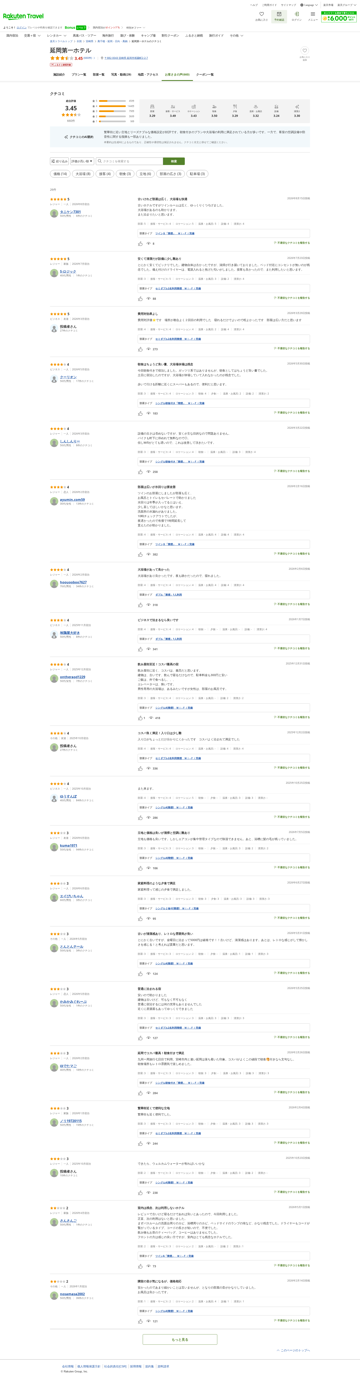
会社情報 (68, 1366)
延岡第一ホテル (70, 50)
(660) (177, 74)
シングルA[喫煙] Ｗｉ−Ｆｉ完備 (174, 858)
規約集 (149, 1366)
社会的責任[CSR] (115, 1366)
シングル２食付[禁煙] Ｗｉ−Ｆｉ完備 (177, 908)
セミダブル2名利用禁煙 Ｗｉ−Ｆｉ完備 (178, 288)
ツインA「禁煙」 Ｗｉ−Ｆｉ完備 (174, 1256)
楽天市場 (328, 5)
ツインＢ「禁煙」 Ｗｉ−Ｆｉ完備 (174, 233)
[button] (92, 213)
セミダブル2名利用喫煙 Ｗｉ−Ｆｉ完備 (178, 1027)
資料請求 (163, 1366)
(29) (121, 74)
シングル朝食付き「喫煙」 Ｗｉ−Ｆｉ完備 (179, 403)
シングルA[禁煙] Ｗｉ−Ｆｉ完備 (174, 707)
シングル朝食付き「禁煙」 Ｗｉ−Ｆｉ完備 (179, 461)
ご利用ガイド (269, 5)
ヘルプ (254, 5)
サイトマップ (288, 5)
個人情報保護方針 (89, 1366)
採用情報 (136, 1366)
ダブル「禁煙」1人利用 (168, 594)
